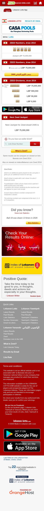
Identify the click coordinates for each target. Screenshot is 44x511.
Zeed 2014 (27, 158)
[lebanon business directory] (22, 265)
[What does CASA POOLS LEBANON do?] (22, 28)
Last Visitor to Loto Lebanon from (16, 459)
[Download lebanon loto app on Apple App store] (32, 112)
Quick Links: (8, 304)
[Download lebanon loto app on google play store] (12, 112)
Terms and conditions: (12, 366)
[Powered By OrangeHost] (22, 495)
